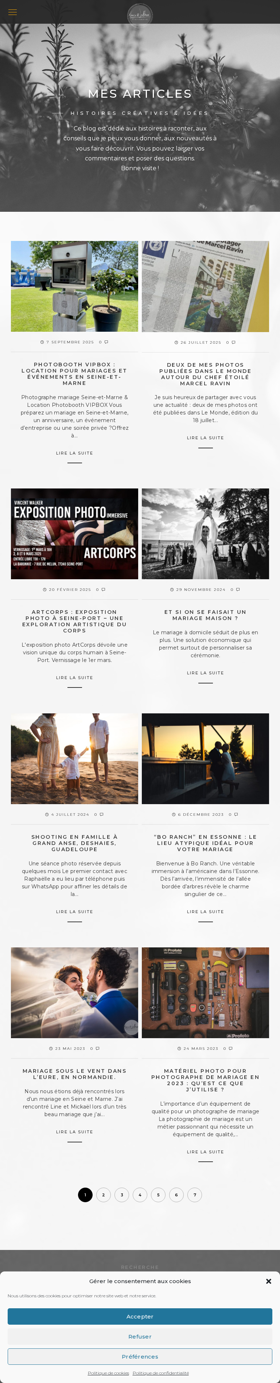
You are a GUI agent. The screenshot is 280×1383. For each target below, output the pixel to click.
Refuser (140, 1336)
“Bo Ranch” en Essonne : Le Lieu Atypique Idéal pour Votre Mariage (205, 843)
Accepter (140, 1316)
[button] (268, 1281)
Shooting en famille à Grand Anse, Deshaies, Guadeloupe (74, 843)
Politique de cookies (108, 1373)
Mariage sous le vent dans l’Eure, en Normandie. (75, 1074)
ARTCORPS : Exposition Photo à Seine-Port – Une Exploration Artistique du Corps (74, 621)
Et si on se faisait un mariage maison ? (205, 615)
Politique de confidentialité (161, 1373)
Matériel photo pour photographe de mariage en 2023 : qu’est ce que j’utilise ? (205, 1080)
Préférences (140, 1356)
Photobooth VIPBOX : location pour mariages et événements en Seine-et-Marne (75, 373)
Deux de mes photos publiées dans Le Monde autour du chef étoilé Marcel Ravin (205, 374)
